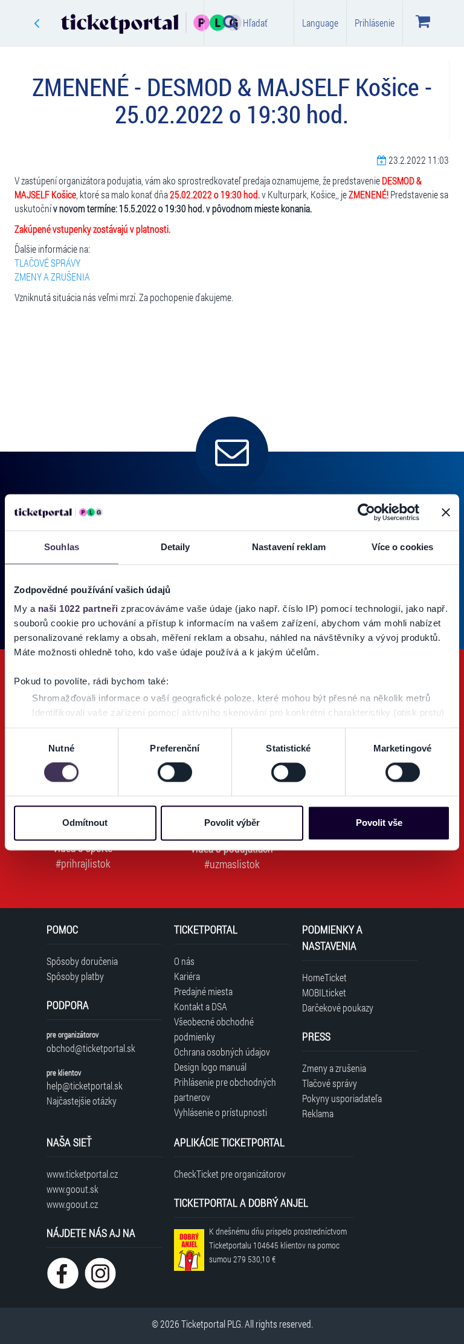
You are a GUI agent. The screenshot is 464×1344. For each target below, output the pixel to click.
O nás (184, 961)
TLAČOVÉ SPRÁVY (47, 262)
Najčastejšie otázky (82, 1100)
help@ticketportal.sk (85, 1085)
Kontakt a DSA (200, 1006)
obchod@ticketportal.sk (91, 1048)
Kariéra (187, 976)
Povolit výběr (232, 822)
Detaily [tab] (175, 547)
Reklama (318, 1113)
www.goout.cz (72, 1204)
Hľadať (255, 22)
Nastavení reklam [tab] (289, 547)
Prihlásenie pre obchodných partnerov (225, 1089)
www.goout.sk (72, 1189)
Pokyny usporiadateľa (342, 1098)
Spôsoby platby (75, 976)
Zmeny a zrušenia (334, 1068)
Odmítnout (85, 822)
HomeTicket (324, 977)
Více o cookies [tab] (402, 547)
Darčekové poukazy (337, 1007)
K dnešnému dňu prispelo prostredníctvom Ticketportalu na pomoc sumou (278, 1245)
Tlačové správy (329, 1083)
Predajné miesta (203, 991)
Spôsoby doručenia (82, 961)
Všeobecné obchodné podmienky (214, 1029)
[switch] (175, 772)
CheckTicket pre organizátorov (230, 1173)
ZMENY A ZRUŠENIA (52, 276)
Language (320, 22)
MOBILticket (324, 992)
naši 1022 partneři (78, 608)
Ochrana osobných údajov (222, 1051)
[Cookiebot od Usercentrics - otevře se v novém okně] (366, 512)
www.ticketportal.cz (82, 1173)
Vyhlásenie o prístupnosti (220, 1112)
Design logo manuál (210, 1066)
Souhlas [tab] (61, 547)
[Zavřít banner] (446, 512)
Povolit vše (379, 822)
